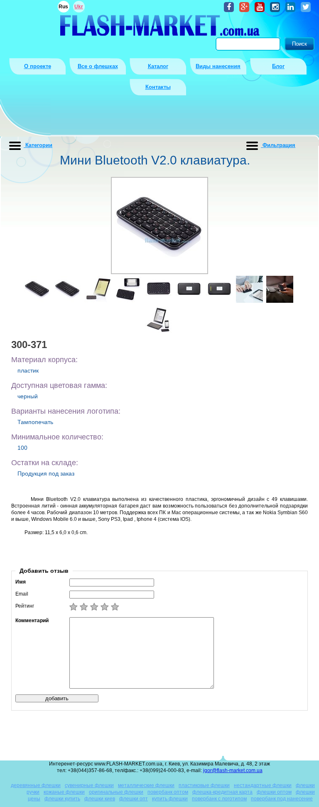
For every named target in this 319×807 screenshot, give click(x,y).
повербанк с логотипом (219, 799)
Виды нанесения (218, 66)
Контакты (158, 87)
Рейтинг (24, 606)
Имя (20, 582)
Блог (278, 66)
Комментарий (32, 620)
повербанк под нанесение (282, 799)
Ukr (78, 7)
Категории (38, 145)
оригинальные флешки (116, 792)
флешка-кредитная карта (222, 792)
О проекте (37, 66)
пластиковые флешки (204, 785)
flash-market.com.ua (159, 25)
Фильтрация (278, 145)
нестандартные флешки (263, 785)
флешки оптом (274, 792)
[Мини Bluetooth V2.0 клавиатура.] (37, 289)
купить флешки (170, 799)
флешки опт (133, 799)
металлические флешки (146, 785)
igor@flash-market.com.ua (233, 770)
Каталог (158, 66)
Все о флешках (98, 66)
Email (21, 594)
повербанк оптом (167, 792)
